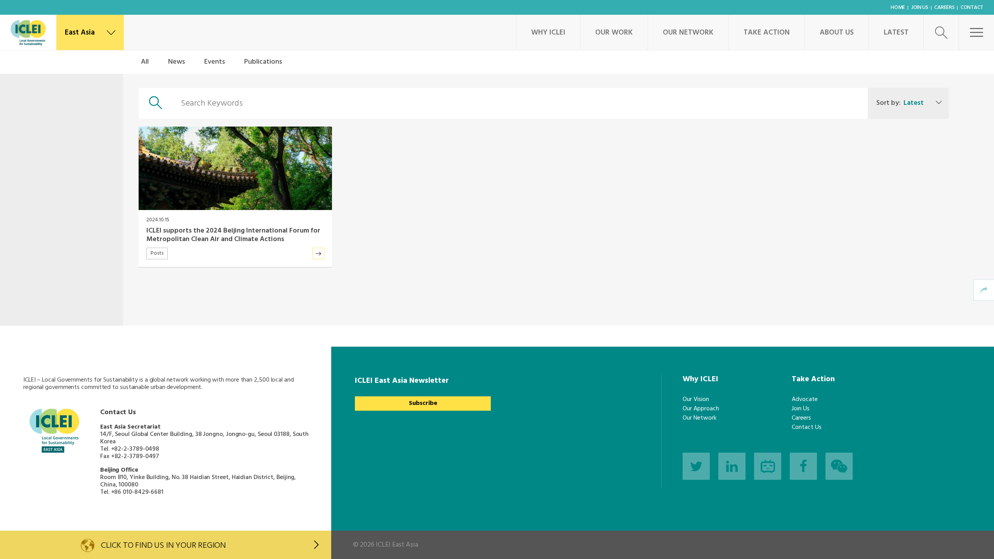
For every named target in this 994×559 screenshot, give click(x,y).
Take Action (767, 32)
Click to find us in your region (163, 545)
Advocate (805, 399)
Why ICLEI (548, 32)
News (176, 62)
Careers (944, 7)
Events (214, 62)
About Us (837, 32)
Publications (263, 62)
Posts (157, 253)
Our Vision (696, 399)
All (145, 62)
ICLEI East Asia (397, 544)
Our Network (688, 32)
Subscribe (423, 403)
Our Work (614, 32)
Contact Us (807, 427)
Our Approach (701, 409)
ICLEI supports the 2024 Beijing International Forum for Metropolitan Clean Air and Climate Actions (233, 235)
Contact (972, 7)
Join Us (919, 7)
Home (898, 7)
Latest (896, 32)
